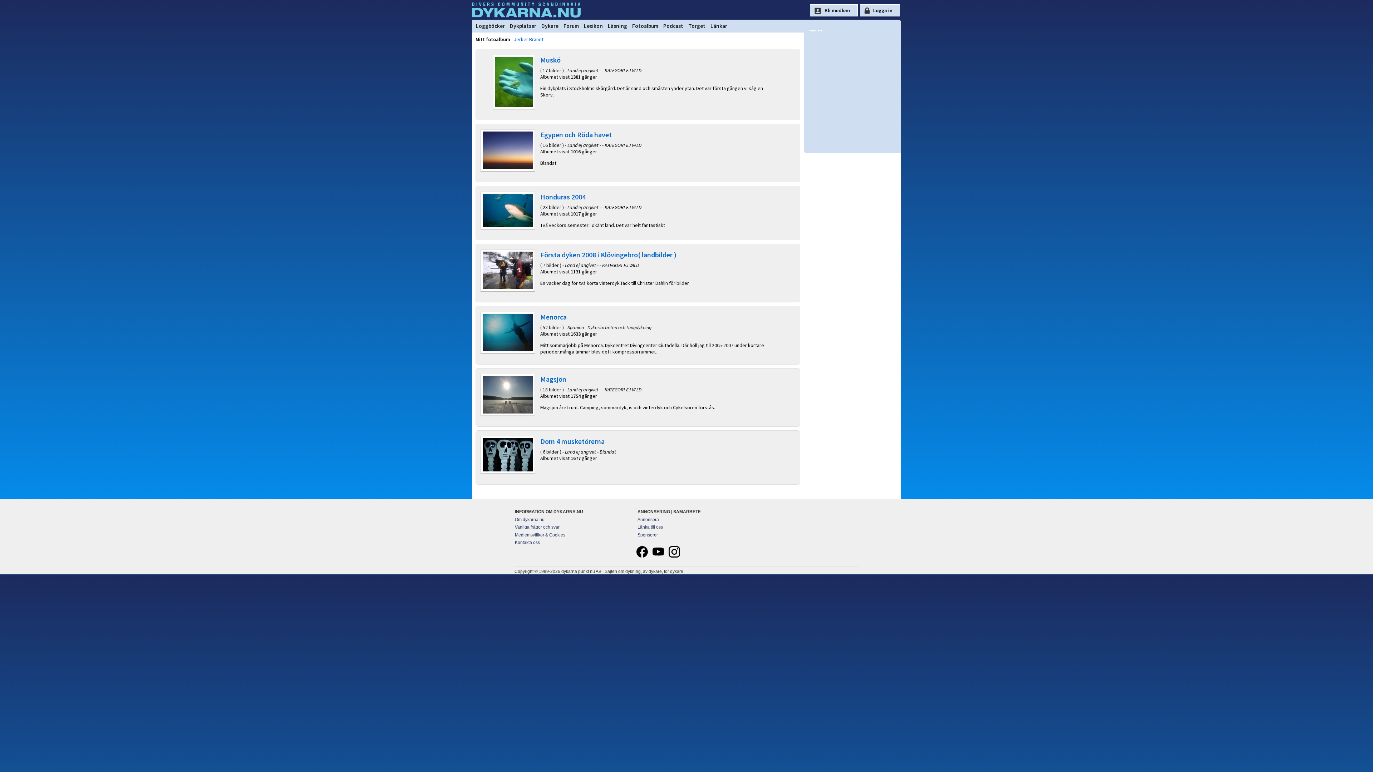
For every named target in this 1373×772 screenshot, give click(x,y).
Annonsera (648, 519)
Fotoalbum (645, 26)
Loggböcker (490, 26)
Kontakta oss (527, 542)
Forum (571, 26)
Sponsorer (648, 535)
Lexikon (593, 26)
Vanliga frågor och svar (537, 527)
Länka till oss (650, 527)
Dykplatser (523, 26)
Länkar (718, 26)
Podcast (673, 26)
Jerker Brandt (528, 39)
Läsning (617, 26)
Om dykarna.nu (530, 519)
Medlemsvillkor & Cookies (540, 535)
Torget (696, 26)
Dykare (549, 26)
